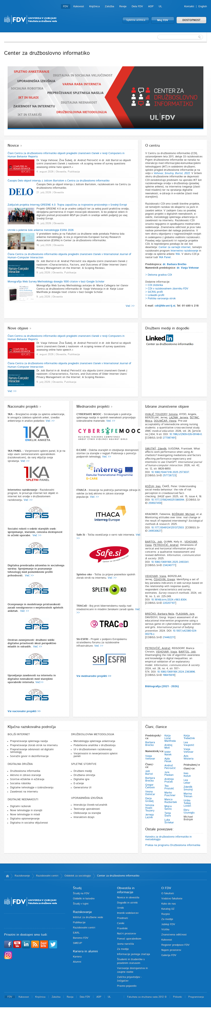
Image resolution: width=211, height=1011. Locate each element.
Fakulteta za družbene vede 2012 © (147, 997)
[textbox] (180, 37)
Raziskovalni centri (47, 875)
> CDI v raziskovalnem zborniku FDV (166, 288)
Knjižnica (94, 6)
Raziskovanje (22, 875)
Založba (109, 6)
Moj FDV (162, 20)
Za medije (123, 949)
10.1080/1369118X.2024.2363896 (176, 671)
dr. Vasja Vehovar (188, 268)
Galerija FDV (168, 955)
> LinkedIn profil (154, 295)
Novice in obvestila (128, 897)
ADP (151, 6)
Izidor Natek (167, 753)
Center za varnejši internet (175, 247)
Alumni (77, 962)
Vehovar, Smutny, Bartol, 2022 (172, 173)
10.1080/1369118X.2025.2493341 (170, 562)
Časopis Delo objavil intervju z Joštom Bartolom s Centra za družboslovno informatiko (58, 180)
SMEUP (77, 943)
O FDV (166, 888)
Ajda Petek (167, 760)
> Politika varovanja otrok (160, 298)
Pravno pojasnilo (126, 986)
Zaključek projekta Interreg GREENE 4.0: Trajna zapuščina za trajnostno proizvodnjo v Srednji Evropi (67, 205)
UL (160, 6)
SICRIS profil (155, 292)
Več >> (130, 306)
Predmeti (122, 918)
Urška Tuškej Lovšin (187, 803)
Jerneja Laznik (149, 816)
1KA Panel (165, 257)
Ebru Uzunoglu (189, 811)
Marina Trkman (188, 795)
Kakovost (78, 6)
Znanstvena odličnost (174, 934)
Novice (13, 145)
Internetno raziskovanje (184, 250)
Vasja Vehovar (150, 757)
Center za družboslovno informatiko (118, 875)
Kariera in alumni (85, 951)
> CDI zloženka (154, 285)
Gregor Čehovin (150, 786)
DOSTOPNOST (191, 20)
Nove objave (18, 328)
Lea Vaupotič (189, 744)
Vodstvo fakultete (171, 898)
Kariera (77, 956)
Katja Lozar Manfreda (170, 738)
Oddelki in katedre (84, 898)
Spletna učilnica (135, 20)
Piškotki (177, 997)
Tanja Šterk (167, 814)
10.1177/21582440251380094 (167, 499)
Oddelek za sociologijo (77, 875)
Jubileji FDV (168, 924)
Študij (77, 888)
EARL (76, 932)
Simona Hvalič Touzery (149, 808)
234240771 (169, 565)
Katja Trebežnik (189, 737)
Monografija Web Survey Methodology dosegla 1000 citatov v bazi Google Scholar (56, 281)
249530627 (154, 531)
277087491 (169, 437)
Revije (123, 6)
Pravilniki (122, 928)
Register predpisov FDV (175, 945)
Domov (7, 876)
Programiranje (196, 997)
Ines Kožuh (187, 774)
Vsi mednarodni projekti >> (93, 676)
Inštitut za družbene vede (88, 917)
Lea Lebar (187, 781)
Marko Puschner (170, 794)
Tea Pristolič (169, 787)
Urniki (120, 908)
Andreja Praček (169, 780)
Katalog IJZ (168, 909)
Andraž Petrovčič (170, 767)
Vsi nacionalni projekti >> (24, 711)
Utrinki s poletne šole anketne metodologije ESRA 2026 (41, 230)
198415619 (169, 675)
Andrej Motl (168, 746)
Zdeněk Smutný (188, 788)
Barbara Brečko (150, 744)
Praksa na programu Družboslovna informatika (172, 845)
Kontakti (189, 6)
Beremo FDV (80, 938)
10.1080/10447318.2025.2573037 (170, 472)
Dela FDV (137, 6)
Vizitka (165, 929)
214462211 (169, 637)
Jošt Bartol (149, 772)
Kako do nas (168, 903)
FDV (65, 6)
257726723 (169, 475)
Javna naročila (125, 944)
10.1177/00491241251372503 (167, 527)
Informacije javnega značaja (133, 954)
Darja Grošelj (149, 800)
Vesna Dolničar (150, 793)
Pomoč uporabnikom (129, 938)
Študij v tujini (80, 903)
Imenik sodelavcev (127, 913)
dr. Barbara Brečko (174, 264)
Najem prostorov (171, 950)
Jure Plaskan (168, 773)
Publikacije (79, 922)
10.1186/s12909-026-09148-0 (185, 434)
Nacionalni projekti (23, 406)
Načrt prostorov (126, 933)
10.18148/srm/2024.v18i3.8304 (168, 599)
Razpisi (165, 914)
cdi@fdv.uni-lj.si (165, 305)
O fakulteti (167, 893)
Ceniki (120, 923)
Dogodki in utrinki (127, 902)
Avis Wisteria (188, 757)
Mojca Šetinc (168, 807)
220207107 (169, 603)
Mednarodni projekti (92, 406)
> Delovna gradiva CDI (158, 275)
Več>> (39, 682)
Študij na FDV (81, 893)
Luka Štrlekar (169, 821)
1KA (177, 254)
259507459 (154, 503)
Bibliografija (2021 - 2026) (162, 686)
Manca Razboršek (170, 801)
